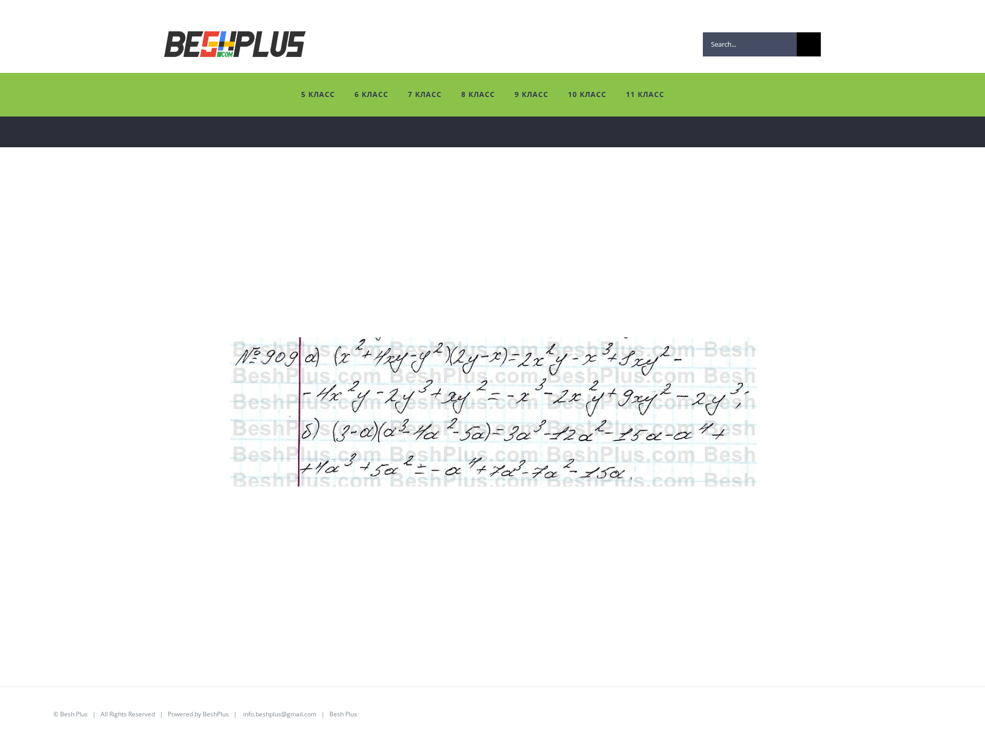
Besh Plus (74, 714)
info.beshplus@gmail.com (280, 714)
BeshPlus (216, 714)
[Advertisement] (323, 265)
